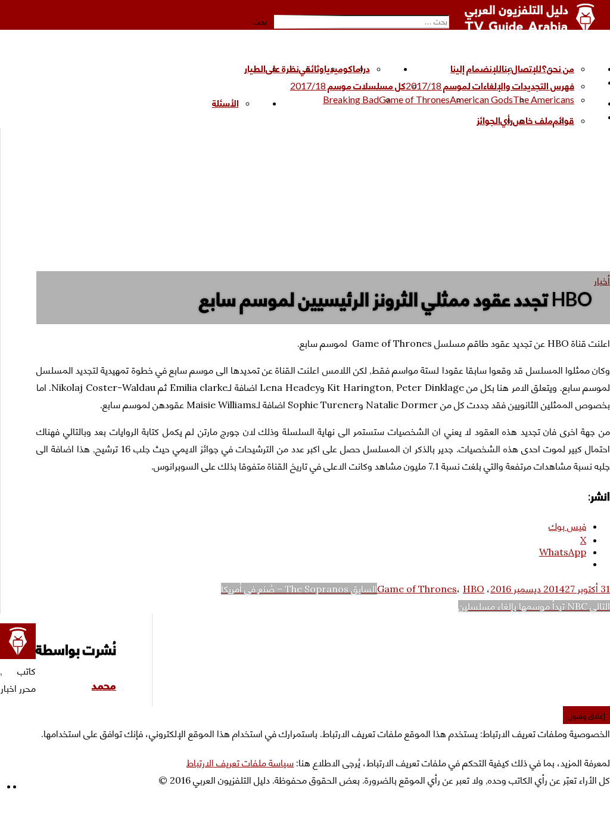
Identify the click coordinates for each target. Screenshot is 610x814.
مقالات (230, 68)
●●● (468, 116)
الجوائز (488, 120)
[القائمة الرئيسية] (596, 47)
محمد (104, 685)
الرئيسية (434, 68)
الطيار (255, 68)
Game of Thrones (414, 99)
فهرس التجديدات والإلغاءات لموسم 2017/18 (490, 85)
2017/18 (272, 82)
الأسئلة (225, 102)
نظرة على (282, 68)
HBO (473, 589)
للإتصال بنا (521, 68)
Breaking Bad (351, 99)
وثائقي (311, 68)
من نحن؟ (557, 68)
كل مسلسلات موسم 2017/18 (348, 85)
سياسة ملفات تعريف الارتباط (240, 763)
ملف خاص (533, 120)
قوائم (563, 120)
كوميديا (338, 68)
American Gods (481, 99)
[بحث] (445, 9)
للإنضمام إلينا (476, 68)
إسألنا (201, 102)
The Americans (543, 99)
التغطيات (305, 102)
